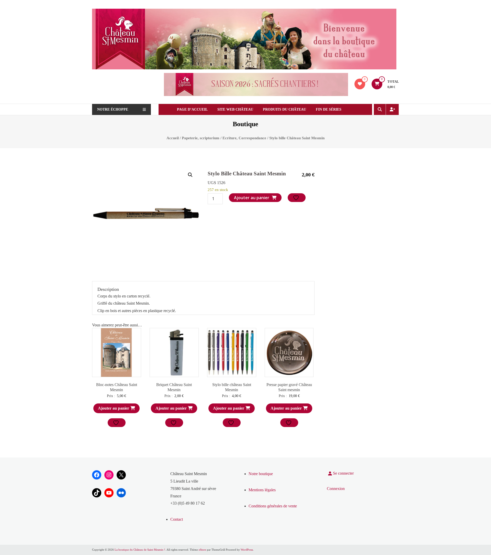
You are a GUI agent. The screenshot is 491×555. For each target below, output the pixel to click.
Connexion (336, 488)
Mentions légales (262, 490)
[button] (190, 174)
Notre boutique (261, 474)
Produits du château (284, 109)
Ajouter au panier (251, 197)
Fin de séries (328, 109)
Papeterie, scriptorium (200, 138)
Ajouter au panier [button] (113, 408)
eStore (202, 549)
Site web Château (235, 109)
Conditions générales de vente (273, 506)
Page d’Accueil (192, 109)
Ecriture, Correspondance (244, 138)
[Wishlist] (360, 84)
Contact (176, 519)
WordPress (247, 549)
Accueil (172, 138)
